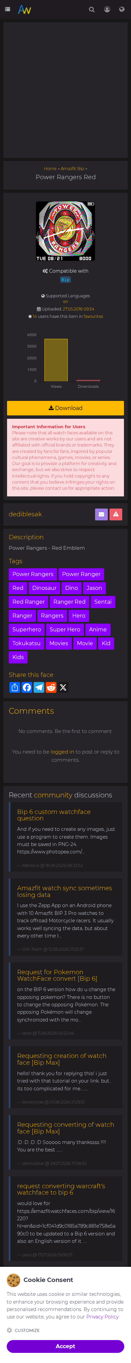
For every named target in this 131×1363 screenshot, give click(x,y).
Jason (94, 588)
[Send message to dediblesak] (101, 514)
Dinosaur (44, 588)
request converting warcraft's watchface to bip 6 (61, 1189)
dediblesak (25, 514)
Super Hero (65, 629)
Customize (27, 1330)
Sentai (103, 602)
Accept (65, 1346)
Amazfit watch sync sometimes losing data (64, 891)
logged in (62, 751)
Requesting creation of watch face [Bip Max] (61, 1059)
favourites (93, 316)
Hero (78, 615)
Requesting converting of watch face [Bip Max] (65, 1128)
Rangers (52, 615)
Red (18, 588)
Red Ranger (28, 602)
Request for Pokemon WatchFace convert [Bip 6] (57, 976)
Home (50, 168)
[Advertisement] (65, 90)
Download (68, 408)
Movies (58, 643)
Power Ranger (81, 574)
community (53, 795)
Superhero (26, 629)
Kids (18, 657)
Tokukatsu (26, 643)
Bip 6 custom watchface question (54, 815)
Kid (106, 643)
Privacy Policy (102, 1317)
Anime (98, 629)
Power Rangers (32, 574)
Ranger (22, 615)
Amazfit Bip (72, 168)
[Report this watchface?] (116, 514)
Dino (71, 588)
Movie (85, 643)
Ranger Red (69, 602)
